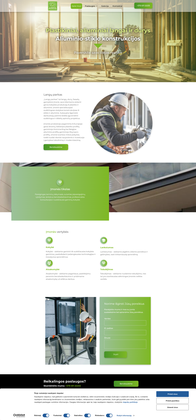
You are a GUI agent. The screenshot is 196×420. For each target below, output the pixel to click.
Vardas (107, 319)
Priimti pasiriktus (172, 401)
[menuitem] (77, 6)
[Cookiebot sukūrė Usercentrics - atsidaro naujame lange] (19, 415)
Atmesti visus (172, 407)
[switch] (66, 415)
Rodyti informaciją (124, 415)
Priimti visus (173, 394)
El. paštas (108, 328)
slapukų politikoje (130, 402)
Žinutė (107, 338)
